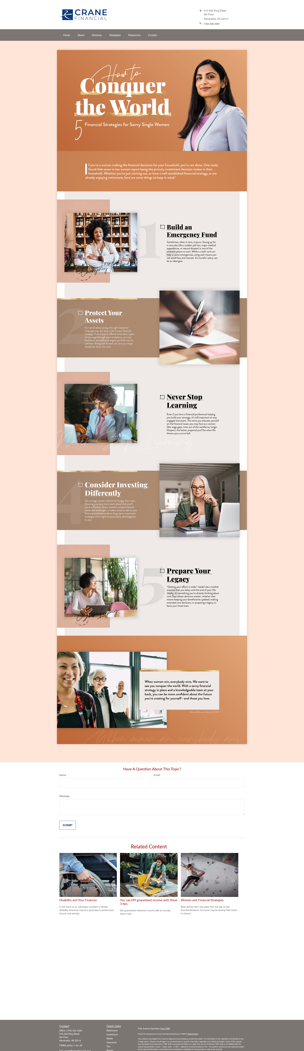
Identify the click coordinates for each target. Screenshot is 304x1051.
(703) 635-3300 (74, 1030)
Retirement (112, 1030)
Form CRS (165, 1028)
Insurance (112, 1042)
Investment (112, 1034)
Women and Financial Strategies (202, 900)
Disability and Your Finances (78, 900)
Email (157, 775)
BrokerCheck (193, 1034)
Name (62, 775)
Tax (108, 1046)
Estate (110, 1038)
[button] (66, 35)
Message (64, 796)
